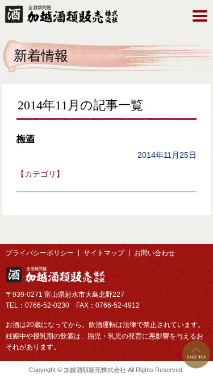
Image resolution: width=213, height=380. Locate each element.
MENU (200, 16)
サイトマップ (103, 253)
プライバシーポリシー (40, 253)
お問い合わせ (154, 253)
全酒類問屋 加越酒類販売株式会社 (61, 14)
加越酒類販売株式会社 (55, 275)
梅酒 (25, 139)
